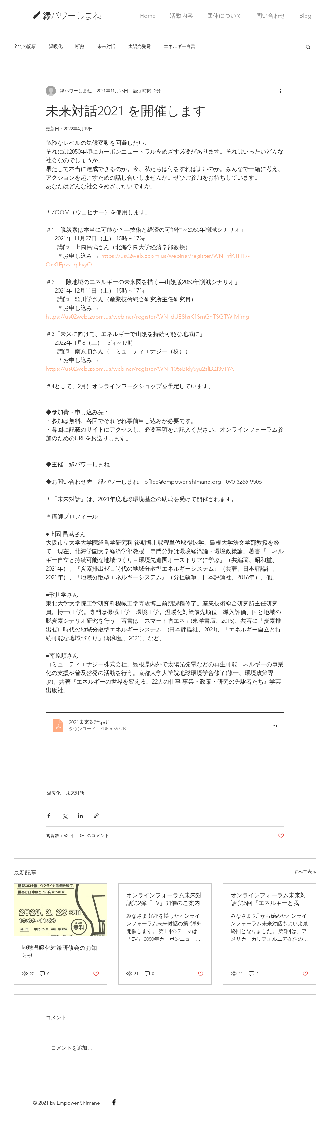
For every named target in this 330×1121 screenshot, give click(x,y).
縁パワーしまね (72, 16)
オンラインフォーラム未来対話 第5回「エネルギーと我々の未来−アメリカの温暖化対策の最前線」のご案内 (268, 899)
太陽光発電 (139, 46)
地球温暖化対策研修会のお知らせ (59, 951)
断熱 (79, 46)
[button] (308, 46)
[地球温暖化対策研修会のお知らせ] (60, 910)
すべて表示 (305, 871)
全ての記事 (25, 46)
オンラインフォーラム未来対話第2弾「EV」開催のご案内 (164, 899)
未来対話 (106, 46)
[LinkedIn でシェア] (80, 816)
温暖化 (56, 46)
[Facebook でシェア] (49, 816)
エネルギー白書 (179, 46)
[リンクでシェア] (96, 816)
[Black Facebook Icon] (114, 1102)
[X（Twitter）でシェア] (65, 816)
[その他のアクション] (280, 91)
